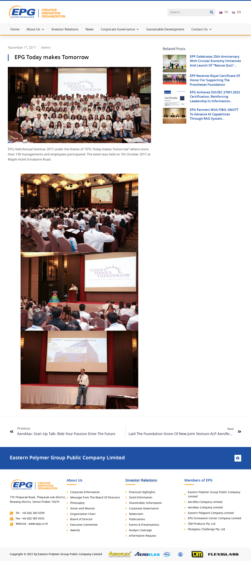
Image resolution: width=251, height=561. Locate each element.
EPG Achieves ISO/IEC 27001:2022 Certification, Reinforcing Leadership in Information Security (215, 99)
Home (14, 29)
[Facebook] (238, 458)
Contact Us (199, 29)
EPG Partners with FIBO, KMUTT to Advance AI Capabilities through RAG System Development (214, 116)
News (89, 29)
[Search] (211, 12)
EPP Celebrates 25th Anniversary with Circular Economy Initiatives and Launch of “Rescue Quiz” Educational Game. (215, 63)
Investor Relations (65, 29)
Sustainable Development (165, 29)
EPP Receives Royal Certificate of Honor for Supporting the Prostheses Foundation (215, 80)
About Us (33, 29)
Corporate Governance (118, 29)
